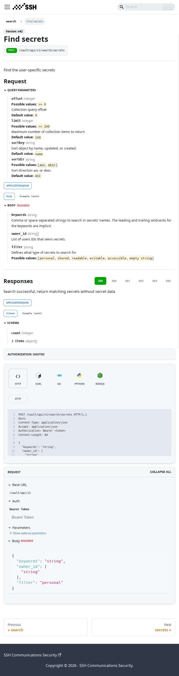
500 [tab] (168, 281)
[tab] (9, 196)
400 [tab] (114, 281)
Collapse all (160, 472)
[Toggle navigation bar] (7, 6)
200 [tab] (100, 281)
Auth (16, 501)
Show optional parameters (29, 533)
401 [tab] (127, 281)
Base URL (19, 484)
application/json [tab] (18, 185)
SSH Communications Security (30, 655)
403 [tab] (141, 281)
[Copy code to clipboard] (165, 415)
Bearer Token (19, 509)
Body (22, 541)
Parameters (21, 527)
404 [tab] (154, 281)
